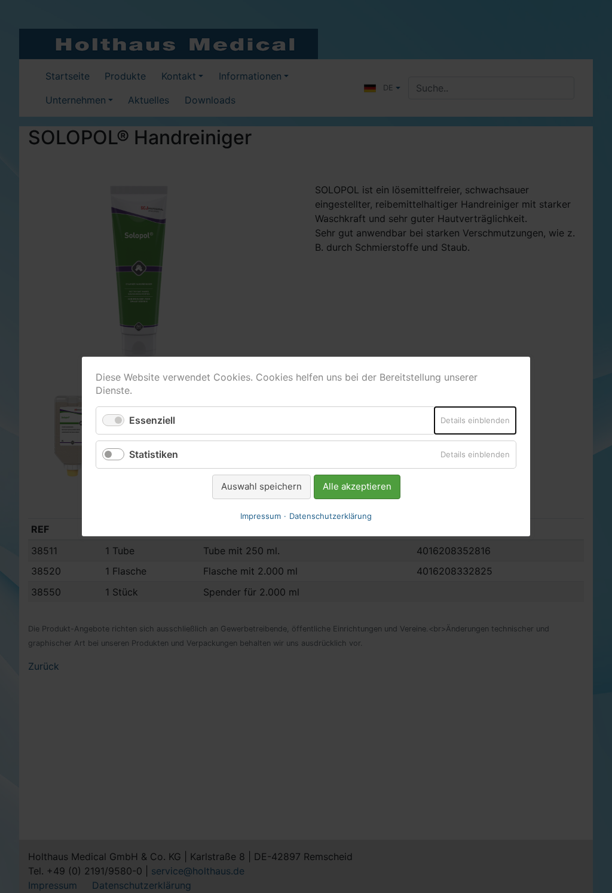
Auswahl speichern (261, 486)
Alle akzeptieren (357, 486)
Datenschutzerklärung (330, 516)
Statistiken (153, 454)
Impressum (260, 516)
